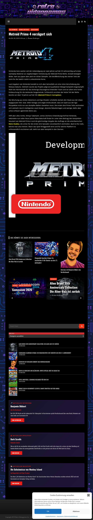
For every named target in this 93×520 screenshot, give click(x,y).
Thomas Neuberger (33, 38)
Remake (53, 279)
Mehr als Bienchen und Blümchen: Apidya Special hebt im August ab (39, 371)
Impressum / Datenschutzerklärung (67, 516)
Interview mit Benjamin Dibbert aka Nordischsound (34, 362)
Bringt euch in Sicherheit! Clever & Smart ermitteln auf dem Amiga (39, 388)
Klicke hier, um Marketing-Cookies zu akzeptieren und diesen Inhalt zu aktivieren (46, 175)
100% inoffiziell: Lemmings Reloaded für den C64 (34, 379)
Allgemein (13, 29)
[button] (88, 495)
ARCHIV (11, 333)
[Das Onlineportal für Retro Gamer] (46, 15)
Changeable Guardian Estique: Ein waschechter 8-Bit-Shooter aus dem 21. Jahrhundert (46, 260)
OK (48, 511)
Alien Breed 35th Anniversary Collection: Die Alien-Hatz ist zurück (20, 260)
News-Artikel (24, 29)
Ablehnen (76, 511)
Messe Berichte (25, 285)
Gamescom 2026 (22, 289)
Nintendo (34, 29)
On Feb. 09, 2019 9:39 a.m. (17, 38)
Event (15, 285)
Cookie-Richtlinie (51, 516)
